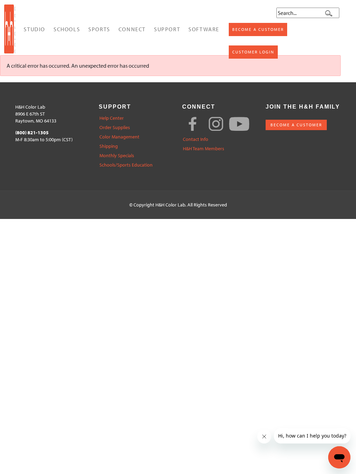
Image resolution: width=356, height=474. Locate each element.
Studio (34, 29)
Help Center (111, 118)
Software (203, 29)
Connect (132, 29)
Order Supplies (114, 127)
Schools (67, 29)
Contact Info (195, 139)
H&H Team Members (203, 148)
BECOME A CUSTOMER (296, 124)
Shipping (108, 146)
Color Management (119, 137)
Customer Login (253, 51)
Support (167, 29)
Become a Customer (258, 29)
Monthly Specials (116, 155)
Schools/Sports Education (126, 165)
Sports (99, 29)
